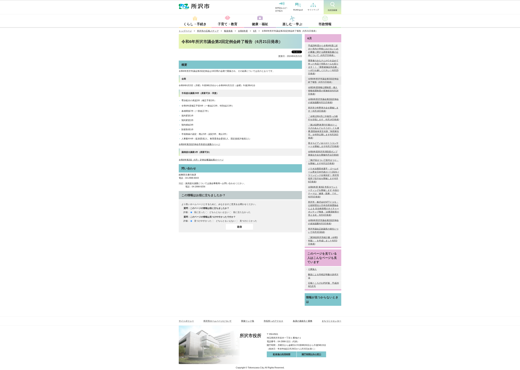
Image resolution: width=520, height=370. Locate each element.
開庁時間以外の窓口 (311, 354)
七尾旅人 (312, 269)
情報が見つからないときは (322, 299)
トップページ (185, 31)
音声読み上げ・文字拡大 (281, 9)
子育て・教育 (227, 24)
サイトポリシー (186, 321)
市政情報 (325, 24)
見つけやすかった (203, 221)
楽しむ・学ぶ (292, 24)
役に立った (199, 212)
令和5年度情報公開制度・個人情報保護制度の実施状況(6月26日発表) (323, 90)
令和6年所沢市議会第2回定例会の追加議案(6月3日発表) (323, 222)
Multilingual (298, 10)
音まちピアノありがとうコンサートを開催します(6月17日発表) (323, 145)
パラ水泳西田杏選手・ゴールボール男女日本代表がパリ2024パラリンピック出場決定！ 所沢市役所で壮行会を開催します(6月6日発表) (323, 175)
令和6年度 (243, 31)
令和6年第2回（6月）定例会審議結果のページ (201, 160)
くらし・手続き (195, 24)
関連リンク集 (247, 321)
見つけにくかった (248, 221)
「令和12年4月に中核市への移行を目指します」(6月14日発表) (323, 118)
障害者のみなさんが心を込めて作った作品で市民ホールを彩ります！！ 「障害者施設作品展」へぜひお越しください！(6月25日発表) (323, 67)
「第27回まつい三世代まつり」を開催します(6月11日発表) (323, 162)
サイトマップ (313, 10)
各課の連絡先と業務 (302, 321)
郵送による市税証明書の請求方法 (323, 276)
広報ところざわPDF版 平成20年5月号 (323, 284)
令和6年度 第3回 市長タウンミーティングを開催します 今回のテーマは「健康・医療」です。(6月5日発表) (323, 192)
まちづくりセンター (331, 321)
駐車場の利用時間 (281, 354)
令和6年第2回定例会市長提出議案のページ (199, 144)
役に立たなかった (242, 212)
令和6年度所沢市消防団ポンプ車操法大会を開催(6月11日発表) (323, 153)
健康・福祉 (260, 24)
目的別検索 (332, 10)
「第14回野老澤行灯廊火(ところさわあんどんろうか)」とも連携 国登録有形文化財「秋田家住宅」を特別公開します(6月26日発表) (323, 131)
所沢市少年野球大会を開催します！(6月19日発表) (323, 109)
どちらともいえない (219, 212)
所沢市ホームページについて (217, 321)
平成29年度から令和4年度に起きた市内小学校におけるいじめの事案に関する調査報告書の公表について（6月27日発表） (323, 50)
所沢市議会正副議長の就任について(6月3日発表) (323, 230)
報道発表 (228, 31)
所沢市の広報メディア (208, 31)
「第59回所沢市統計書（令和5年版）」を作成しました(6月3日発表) (323, 240)
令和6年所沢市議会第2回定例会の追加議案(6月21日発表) (323, 101)
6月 (254, 31)
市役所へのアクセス (273, 321)
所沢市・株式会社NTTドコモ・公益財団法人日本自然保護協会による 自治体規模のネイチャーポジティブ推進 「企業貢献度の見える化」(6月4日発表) (323, 208)
